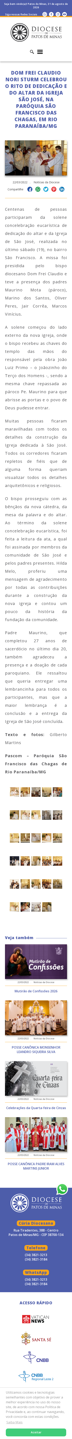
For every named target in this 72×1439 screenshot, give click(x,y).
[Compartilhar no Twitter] (45, 190)
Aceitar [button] (36, 1432)
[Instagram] (58, 14)
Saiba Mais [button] (14, 1422)
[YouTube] (64, 14)
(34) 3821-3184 (36, 1284)
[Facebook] (51, 14)
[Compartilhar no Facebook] (29, 190)
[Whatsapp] (44, 14)
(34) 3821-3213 (36, 1279)
